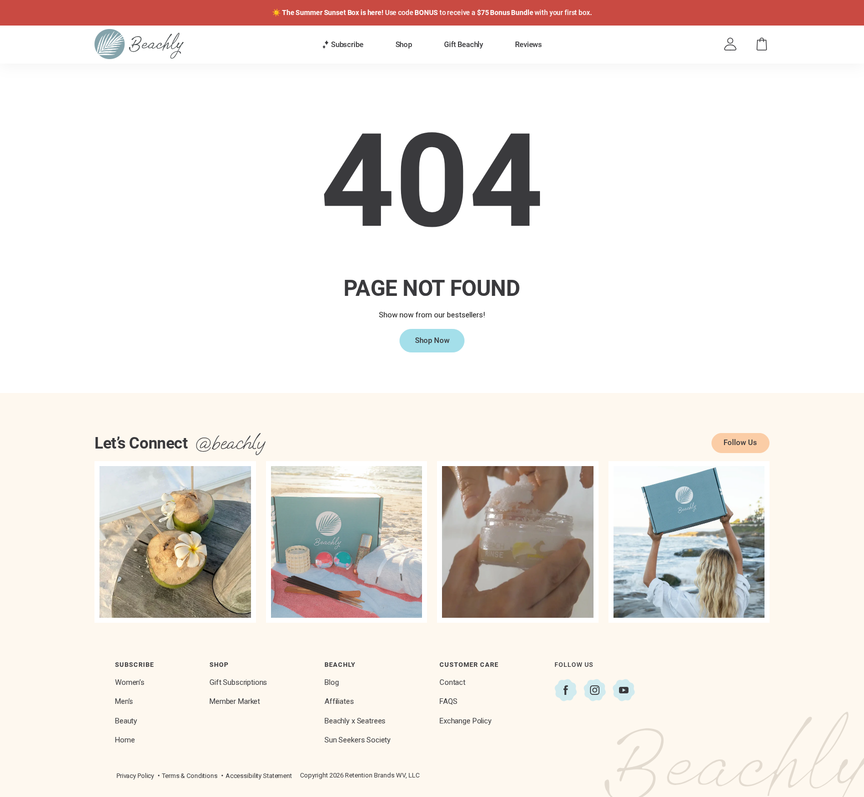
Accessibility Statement (259, 775)
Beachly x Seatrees (355, 720)
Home (124, 739)
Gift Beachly (463, 44)
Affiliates (339, 701)
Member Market (235, 701)
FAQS (448, 701)
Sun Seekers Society (357, 739)
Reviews (528, 44)
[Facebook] (565, 690)
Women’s (129, 682)
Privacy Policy (135, 775)
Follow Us (740, 442)
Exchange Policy (466, 720)
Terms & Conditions (190, 775)
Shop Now (432, 340)
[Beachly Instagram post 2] (347, 542)
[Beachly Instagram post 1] (175, 542)
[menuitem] (343, 44)
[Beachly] (139, 44)
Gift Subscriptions (238, 682)
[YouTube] (623, 690)
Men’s (124, 701)
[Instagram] (595, 690)
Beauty (126, 720)
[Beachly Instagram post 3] (517, 542)
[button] (342, 45)
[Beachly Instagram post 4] (689, 542)
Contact (453, 682)
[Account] (730, 44)
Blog (331, 682)
